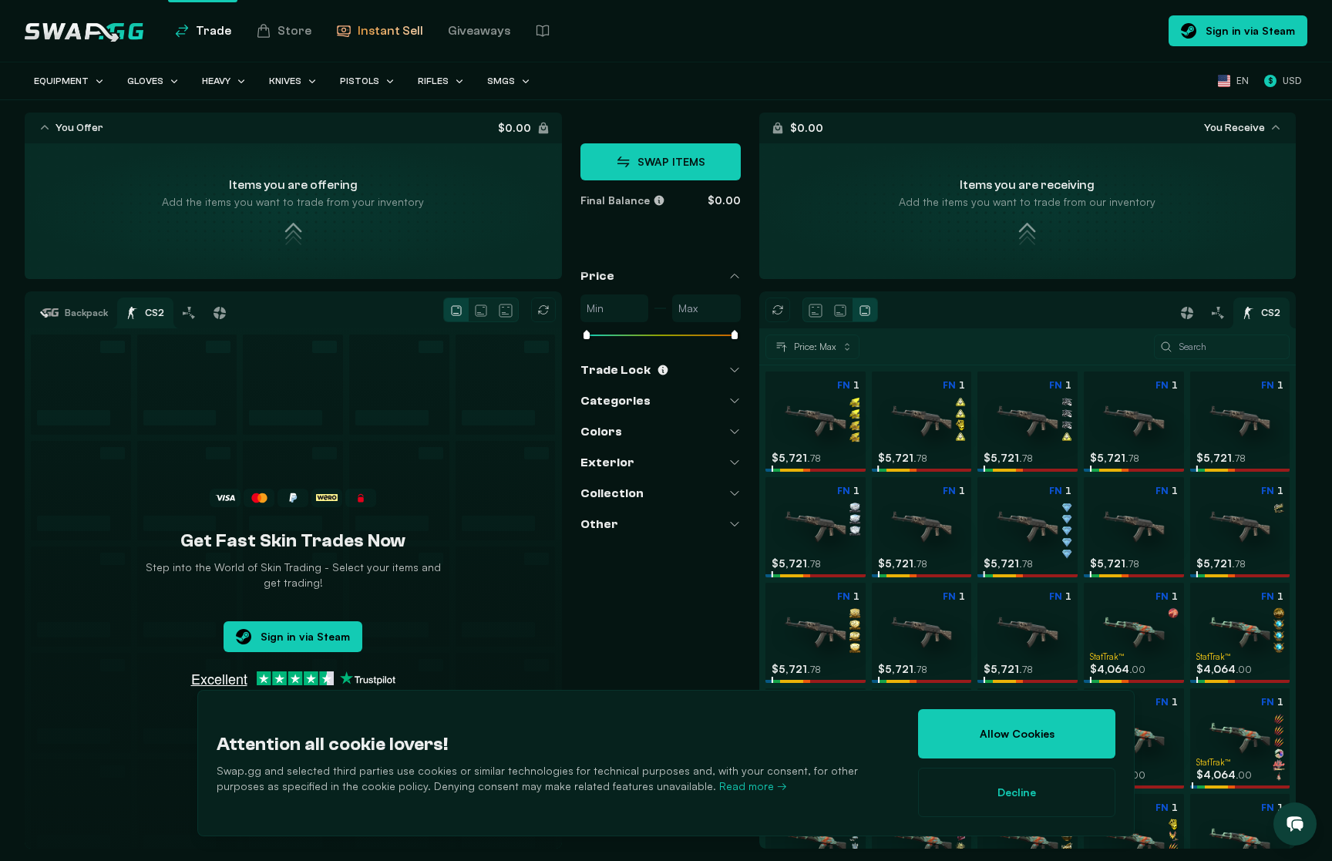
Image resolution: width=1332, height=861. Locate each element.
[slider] (587, 336)
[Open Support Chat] (1295, 824)
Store (294, 31)
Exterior (607, 462)
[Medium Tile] (481, 310)
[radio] (456, 309)
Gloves (145, 81)
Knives (285, 81)
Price (597, 276)
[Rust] (188, 313)
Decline (1016, 792)
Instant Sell (390, 31)
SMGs (501, 81)
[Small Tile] (456, 310)
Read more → (753, 785)
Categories (615, 401)
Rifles (433, 81)
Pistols (359, 81)
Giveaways (479, 31)
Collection (612, 493)
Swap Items (671, 161)
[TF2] (219, 313)
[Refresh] (543, 310)
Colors (601, 432)
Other (599, 524)
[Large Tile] (505, 310)
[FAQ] (543, 30)
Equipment (61, 81)
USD (1284, 80)
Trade (213, 31)
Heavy (216, 81)
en (1242, 80)
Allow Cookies (1017, 733)
